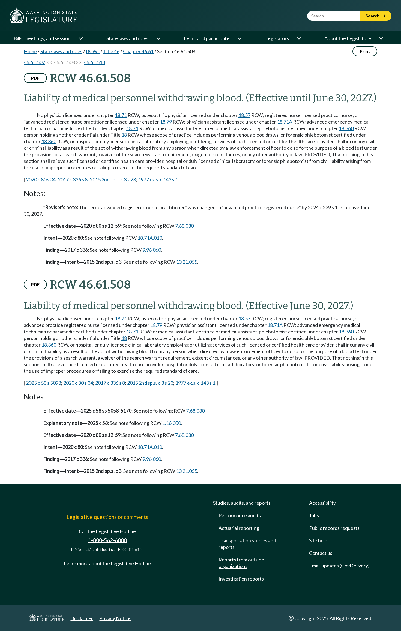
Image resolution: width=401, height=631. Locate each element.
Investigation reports (241, 579)
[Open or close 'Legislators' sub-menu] (299, 38)
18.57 (244, 115)
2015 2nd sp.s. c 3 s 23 (113, 179)
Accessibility (322, 503)
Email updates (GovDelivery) (339, 566)
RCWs (93, 51)
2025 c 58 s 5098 (43, 383)
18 (124, 135)
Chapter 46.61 (138, 51)
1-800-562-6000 (107, 540)
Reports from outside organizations (241, 563)
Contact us (320, 553)
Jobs (314, 515)
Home (30, 51)
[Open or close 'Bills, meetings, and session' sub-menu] (80, 38)
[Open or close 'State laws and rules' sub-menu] (158, 38)
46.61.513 (94, 62)
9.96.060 (151, 250)
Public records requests (334, 528)
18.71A (284, 122)
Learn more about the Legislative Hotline (107, 563)
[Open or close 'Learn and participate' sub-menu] (239, 38)
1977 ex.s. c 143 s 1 (158, 179)
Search (373, 15)
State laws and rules (127, 38)
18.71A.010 (149, 238)
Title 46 (111, 51)
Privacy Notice (115, 618)
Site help (318, 540)
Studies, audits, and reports (242, 503)
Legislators (277, 38)
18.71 (121, 115)
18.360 (346, 128)
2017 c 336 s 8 (73, 179)
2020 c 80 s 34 (41, 179)
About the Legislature (347, 38)
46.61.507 (34, 62)
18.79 (166, 122)
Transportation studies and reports (247, 543)
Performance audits (240, 515)
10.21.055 (186, 262)
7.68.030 (184, 226)
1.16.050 (171, 423)
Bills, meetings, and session (42, 38)
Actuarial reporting (239, 528)
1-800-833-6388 (129, 550)
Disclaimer (81, 618)
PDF (35, 77)
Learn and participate (206, 38)
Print (365, 51)
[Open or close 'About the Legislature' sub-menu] (381, 38)
